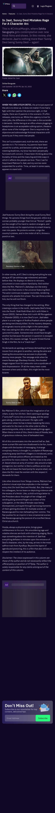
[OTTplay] (6, 6)
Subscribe (43, 718)
